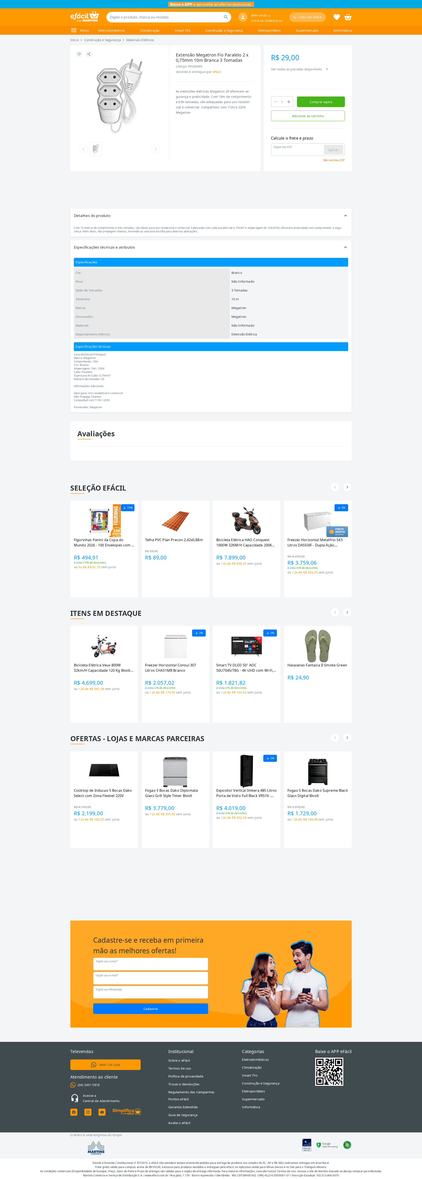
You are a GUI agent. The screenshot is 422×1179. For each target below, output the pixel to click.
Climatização (150, 30)
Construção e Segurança (224, 30)
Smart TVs (182, 30)
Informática (343, 30)
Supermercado (307, 30)
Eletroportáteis (269, 30)
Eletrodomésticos (111, 30)
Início (74, 40)
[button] (211, 216)
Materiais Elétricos (140, 40)
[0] (348, 16)
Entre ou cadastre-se (266, 20)
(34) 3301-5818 (89, 1085)
